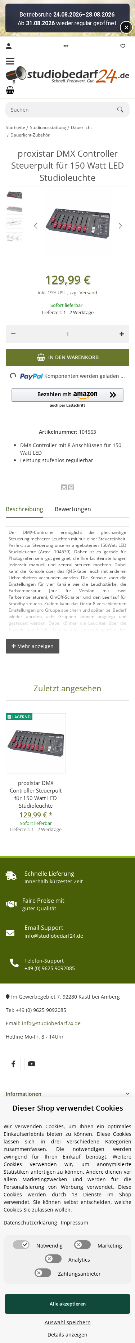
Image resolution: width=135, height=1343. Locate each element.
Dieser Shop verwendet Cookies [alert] (67, 1108)
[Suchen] (123, 109)
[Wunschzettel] (123, 46)
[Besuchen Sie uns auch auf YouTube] (31, 1064)
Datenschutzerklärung (30, 1222)
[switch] (21, 1244)
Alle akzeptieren (68, 1303)
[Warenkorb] (10, 90)
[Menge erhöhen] (121, 334)
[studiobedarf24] (67, 76)
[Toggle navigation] (10, 61)
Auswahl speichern (68, 1322)
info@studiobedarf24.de (51, 1023)
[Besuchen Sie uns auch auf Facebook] (13, 1064)
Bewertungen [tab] (73, 509)
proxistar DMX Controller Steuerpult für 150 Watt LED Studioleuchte (36, 794)
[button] (66, 46)
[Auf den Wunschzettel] (64, 487)
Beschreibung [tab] (24, 509)
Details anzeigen (67, 1334)
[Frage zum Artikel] (71, 487)
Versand (88, 292)
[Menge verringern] (13, 334)
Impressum (74, 1222)
